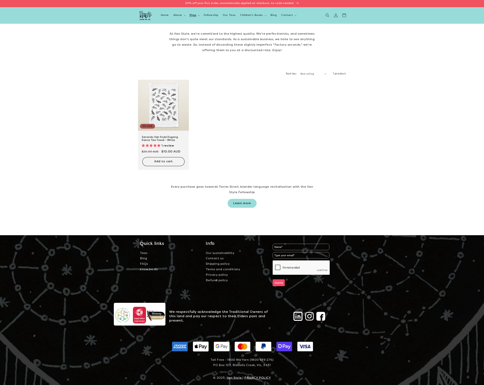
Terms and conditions (223, 269)
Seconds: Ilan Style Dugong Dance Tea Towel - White (160, 139)
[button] (179, 15)
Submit (279, 282)
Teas (143, 253)
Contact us (214, 258)
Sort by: (291, 74)
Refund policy (217, 280)
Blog (143, 258)
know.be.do (149, 269)
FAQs (144, 264)
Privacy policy (217, 274)
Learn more (242, 203)
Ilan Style (234, 378)
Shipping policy (218, 264)
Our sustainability (220, 253)
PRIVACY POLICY (257, 378)
